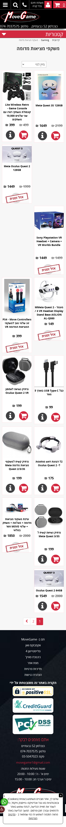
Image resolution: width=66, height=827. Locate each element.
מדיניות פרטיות (33, 669)
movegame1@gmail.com (33, 762)
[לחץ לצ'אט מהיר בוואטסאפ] (4, 802)
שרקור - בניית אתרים (33, 825)
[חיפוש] (15, 4)
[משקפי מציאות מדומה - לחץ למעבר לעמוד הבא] (26, 621)
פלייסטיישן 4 (33, 651)
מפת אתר (32, 663)
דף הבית (56, 40)
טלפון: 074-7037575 (14, 26)
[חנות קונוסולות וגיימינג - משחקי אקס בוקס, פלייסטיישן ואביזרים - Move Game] (33, 16)
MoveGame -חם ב (33, 639)
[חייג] (24, 4)
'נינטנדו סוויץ (33, 657)
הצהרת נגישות (33, 675)
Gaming (45, 40)
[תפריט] (5, 4)
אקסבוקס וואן (33, 645)
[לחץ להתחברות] (48, 4)
